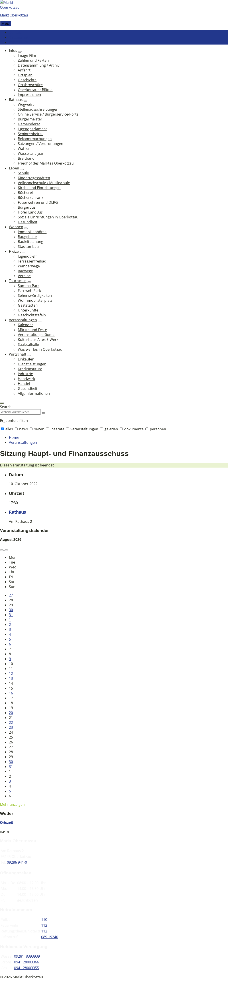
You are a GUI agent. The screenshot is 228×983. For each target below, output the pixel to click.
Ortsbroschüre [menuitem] (30, 84)
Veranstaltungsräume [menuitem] (36, 334)
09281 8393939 (27, 956)
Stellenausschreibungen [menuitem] (38, 109)
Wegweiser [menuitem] (27, 104)
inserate (57, 429)
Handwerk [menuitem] (26, 378)
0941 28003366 (26, 962)
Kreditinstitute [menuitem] (30, 368)
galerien (111, 429)
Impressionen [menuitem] (29, 94)
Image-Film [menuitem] (27, 55)
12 (11, 673)
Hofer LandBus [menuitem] (30, 212)
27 (11, 595)
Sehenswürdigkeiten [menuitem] (35, 295)
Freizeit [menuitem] (15, 251)
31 (11, 614)
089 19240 (49, 936)
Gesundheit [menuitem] (27, 222)
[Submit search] (43, 413)
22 (11, 722)
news (23, 429)
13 (11, 678)
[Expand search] (2, 403)
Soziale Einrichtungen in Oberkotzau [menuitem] (48, 217)
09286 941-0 (17, 862)
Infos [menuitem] (13, 50)
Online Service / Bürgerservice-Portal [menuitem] (48, 114)
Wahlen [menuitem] (24, 148)
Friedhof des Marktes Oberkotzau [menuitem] (46, 163)
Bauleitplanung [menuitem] (30, 241)
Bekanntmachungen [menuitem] (35, 138)
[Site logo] (13, 7)
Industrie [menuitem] (25, 373)
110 (44, 919)
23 (11, 727)
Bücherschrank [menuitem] (30, 197)
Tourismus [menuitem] (17, 280)
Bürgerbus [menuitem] (27, 207)
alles (9, 429)
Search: (6, 406)
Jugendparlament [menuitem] (32, 128)
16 (11, 693)
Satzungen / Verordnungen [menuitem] (40, 143)
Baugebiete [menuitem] (27, 236)
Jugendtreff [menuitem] (27, 256)
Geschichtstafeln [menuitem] (32, 315)
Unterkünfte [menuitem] (28, 310)
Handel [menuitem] (24, 383)
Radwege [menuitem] (25, 271)
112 (44, 925)
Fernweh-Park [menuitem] (29, 290)
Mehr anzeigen (12, 804)
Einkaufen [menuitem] (26, 359)
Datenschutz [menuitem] (19, 37)
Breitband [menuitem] (26, 158)
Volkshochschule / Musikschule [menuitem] (44, 182)
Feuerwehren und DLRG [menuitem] (38, 202)
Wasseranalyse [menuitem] (30, 153)
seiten (39, 429)
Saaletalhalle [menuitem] (28, 344)
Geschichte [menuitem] (27, 79)
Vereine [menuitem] (24, 275)
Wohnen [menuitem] (16, 226)
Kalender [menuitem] (25, 324)
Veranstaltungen (23, 442)
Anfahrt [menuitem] (24, 70)
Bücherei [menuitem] (25, 192)
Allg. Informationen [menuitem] (34, 393)
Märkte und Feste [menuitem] (32, 329)
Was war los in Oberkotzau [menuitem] (40, 349)
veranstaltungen (84, 429)
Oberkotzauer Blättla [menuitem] (35, 89)
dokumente (134, 429)
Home (14, 437)
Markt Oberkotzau (14, 15)
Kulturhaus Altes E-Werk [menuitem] (38, 339)
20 (11, 712)
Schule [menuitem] (23, 173)
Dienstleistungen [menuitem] (32, 364)
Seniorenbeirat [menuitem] (30, 133)
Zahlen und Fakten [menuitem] (33, 60)
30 (11, 609)
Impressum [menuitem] (18, 42)
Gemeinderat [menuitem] (29, 124)
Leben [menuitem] (14, 168)
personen (157, 429)
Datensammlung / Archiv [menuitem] (38, 65)
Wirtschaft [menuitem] (17, 354)
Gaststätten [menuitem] (28, 305)
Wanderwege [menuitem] (29, 266)
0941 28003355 (26, 967)
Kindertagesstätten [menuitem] (34, 177)
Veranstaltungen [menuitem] (23, 319)
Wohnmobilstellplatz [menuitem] (35, 300)
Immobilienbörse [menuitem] (32, 231)
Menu (6, 24)
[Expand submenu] (20, 52)
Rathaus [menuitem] (16, 99)
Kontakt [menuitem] (15, 32)
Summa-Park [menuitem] (28, 285)
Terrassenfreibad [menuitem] (32, 261)
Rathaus (17, 512)
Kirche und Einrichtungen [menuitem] (39, 187)
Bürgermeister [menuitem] (30, 119)
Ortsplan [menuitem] (25, 75)
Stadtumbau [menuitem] (28, 246)
